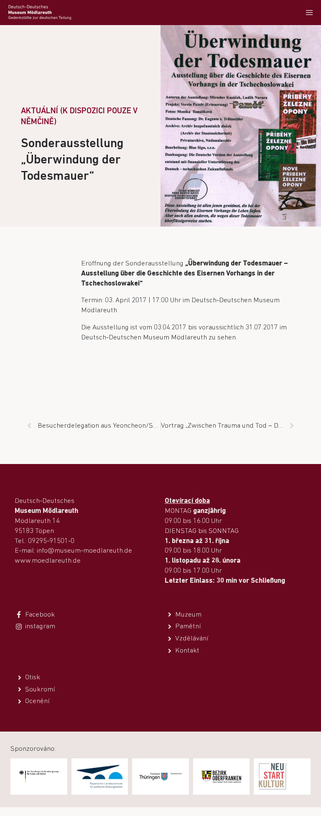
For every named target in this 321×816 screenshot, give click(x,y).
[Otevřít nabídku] (309, 12)
